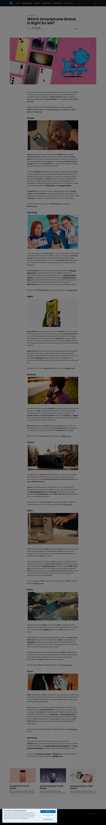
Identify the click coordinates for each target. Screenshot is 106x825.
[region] (29, 816)
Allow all (48, 811)
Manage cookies (48, 819)
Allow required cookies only (48, 815)
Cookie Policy (24, 818)
